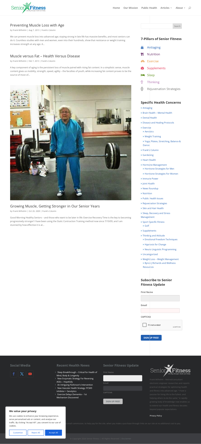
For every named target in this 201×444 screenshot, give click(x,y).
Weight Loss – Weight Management (161, 259)
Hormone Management (155, 164)
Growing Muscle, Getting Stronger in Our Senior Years (55, 206)
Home (116, 8)
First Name (147, 292)
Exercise (153, 61)
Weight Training (153, 136)
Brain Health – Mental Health (157, 112)
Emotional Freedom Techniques (161, 239)
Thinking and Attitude (154, 235)
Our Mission (130, 8)
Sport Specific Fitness (153, 221)
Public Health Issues (153, 198)
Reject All (36, 432)
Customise (18, 432)
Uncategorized (150, 254)
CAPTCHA (146, 316)
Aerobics (149, 131)
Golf (147, 225)
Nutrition (153, 54)
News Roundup (150, 188)
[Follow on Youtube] (30, 373)
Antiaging (154, 47)
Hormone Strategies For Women (161, 173)
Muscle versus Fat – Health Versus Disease (45, 56)
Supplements (156, 68)
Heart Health (149, 159)
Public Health (149, 8)
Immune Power (150, 178)
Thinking (153, 82)
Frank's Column (49, 30)
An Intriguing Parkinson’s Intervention (75, 384)
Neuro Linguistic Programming (160, 249)
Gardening (148, 155)
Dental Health (150, 117)
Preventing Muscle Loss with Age (37, 25)
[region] (35, 423)
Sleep (151, 75)
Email (144, 305)
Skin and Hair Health (153, 208)
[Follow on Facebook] (13, 373)
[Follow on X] (21, 373)
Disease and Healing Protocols (158, 122)
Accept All (53, 432)
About (179, 8)
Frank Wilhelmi (20, 30)
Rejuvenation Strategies (163, 89)
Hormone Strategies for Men (159, 168)
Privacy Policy (156, 415)
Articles (165, 8)
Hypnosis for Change (155, 244)
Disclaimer (126, 438)
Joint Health (149, 183)
